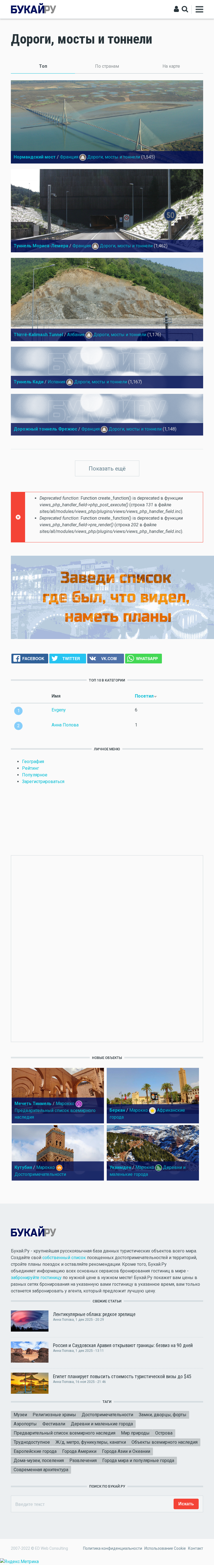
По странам (107, 66)
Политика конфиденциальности (112, 1548)
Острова (163, 1433)
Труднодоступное (32, 1442)
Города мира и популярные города (138, 1460)
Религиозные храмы (54, 1414)
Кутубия (23, 1167)
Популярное (34, 775)
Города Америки (79, 1451)
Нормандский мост (35, 157)
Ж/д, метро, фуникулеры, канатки (90, 1442)
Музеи (20, 1414)
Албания (75, 334)
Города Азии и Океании (126, 1451)
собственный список (64, 1257)
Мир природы (135, 1433)
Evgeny (59, 710)
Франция (69, 157)
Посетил (144, 696)
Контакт (195, 1548)
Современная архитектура (41, 1469)
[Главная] (33, 9)
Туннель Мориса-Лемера (41, 245)
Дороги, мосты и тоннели (113, 157)
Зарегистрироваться (43, 781)
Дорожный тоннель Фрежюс (45, 429)
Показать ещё (107, 468)
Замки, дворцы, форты (162, 1414)
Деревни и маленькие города (102, 1423)
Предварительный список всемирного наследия (64, 1433)
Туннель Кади (28, 381)
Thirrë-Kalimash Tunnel (38, 334)
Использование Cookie (165, 1548)
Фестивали (53, 1423)
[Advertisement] (107, 947)
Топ (57, 66)
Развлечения (83, 1460)
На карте (171, 66)
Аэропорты (25, 1423)
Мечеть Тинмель (33, 1103)
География (33, 761)
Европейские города (35, 1451)
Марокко (65, 1103)
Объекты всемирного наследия (165, 1442)
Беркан (117, 1110)
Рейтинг (30, 768)
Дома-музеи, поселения (39, 1460)
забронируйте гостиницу (36, 1277)
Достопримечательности (40, 1174)
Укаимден (120, 1167)
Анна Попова (65, 725)
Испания (56, 381)
